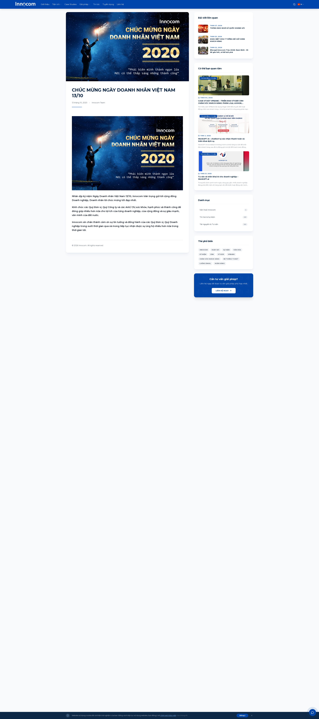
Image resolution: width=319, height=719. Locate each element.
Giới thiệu (45, 4)
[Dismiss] (251, 715)
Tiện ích (56, 4)
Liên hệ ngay (222, 291)
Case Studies (71, 4)
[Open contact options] (312, 712)
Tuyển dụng (108, 4)
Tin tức (96, 4)
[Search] (294, 4)
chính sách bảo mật (168, 715)
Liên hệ (120, 4)
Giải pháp (84, 4)
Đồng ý (242, 715)
